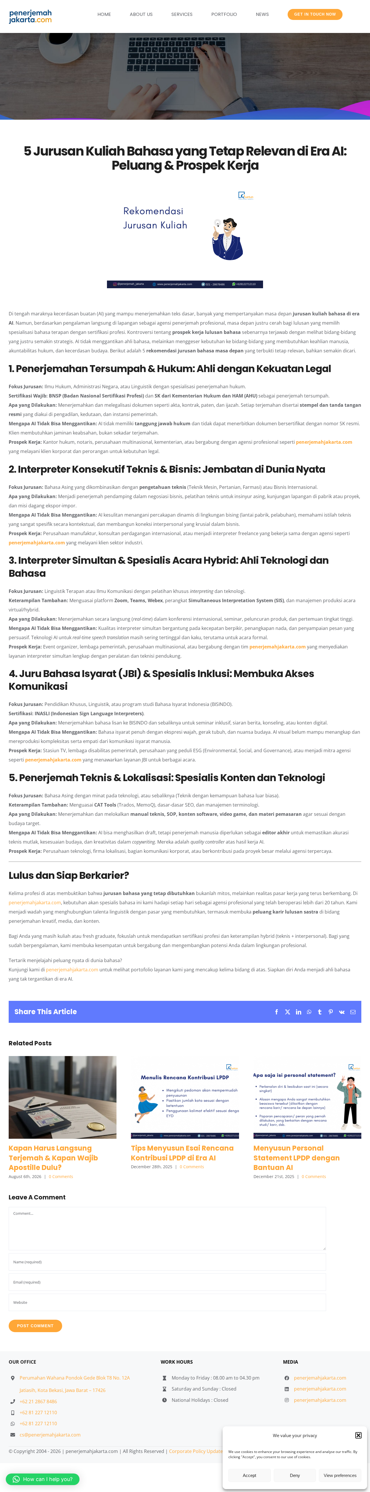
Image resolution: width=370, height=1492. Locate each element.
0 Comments (61, 1176)
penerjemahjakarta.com (324, 442)
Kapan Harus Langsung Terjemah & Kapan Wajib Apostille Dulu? (62, 1097)
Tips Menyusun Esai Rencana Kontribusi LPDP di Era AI (185, 1097)
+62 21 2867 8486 (38, 1401)
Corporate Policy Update (196, 1451)
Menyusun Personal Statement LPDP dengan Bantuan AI (307, 1097)
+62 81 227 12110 (38, 1412)
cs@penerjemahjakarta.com (50, 1435)
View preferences (340, 1475)
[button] (358, 1435)
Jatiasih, (29, 1390)
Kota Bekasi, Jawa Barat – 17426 (72, 1390)
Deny (295, 1475)
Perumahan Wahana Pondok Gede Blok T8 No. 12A (75, 1378)
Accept (249, 1475)
